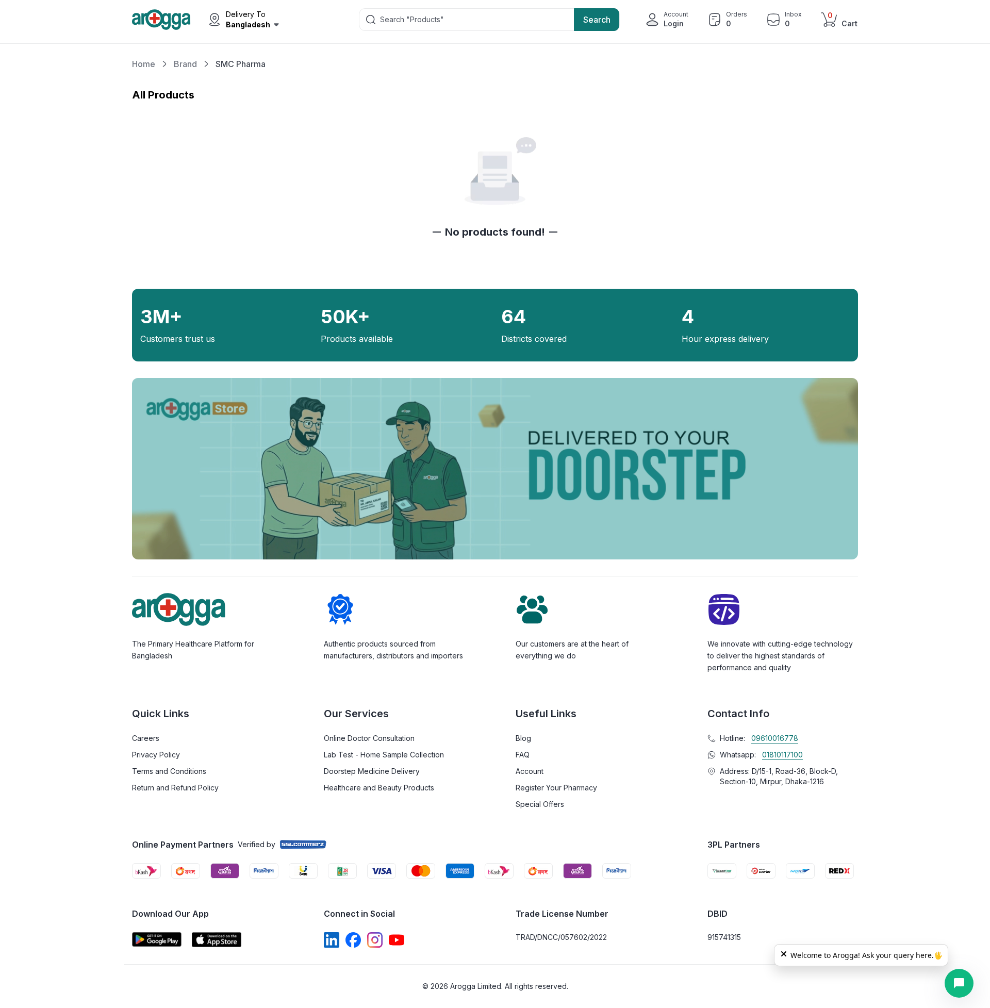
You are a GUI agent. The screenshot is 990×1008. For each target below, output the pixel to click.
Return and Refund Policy (175, 787)
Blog (523, 738)
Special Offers (540, 804)
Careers (145, 738)
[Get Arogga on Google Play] (157, 939)
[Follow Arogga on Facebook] (353, 940)
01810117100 (782, 754)
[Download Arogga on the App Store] (216, 939)
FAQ (523, 754)
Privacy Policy (156, 754)
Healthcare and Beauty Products (379, 787)
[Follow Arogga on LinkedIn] (331, 940)
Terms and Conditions (169, 771)
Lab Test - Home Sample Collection (384, 754)
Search (596, 19)
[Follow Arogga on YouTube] (396, 940)
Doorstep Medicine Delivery (372, 771)
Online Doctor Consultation (369, 738)
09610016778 (774, 738)
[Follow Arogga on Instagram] (375, 940)
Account (529, 771)
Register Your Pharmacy (556, 787)
